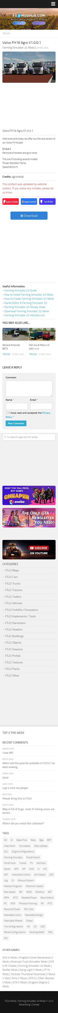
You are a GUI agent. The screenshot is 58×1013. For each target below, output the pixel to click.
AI (12, 840)
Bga (41, 840)
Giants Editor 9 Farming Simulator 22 (25, 303)
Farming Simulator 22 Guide (20, 290)
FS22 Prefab (12, 656)
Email (34, 399)
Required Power (12, 909)
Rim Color (29, 909)
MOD (29, 892)
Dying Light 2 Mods (30, 969)
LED (51, 874)
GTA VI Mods (9, 957)
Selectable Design (34, 915)
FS (31, 863)
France (22, 863)
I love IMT (8, 752)
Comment (11, 377)
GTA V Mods (20, 982)
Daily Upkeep (40, 845)
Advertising (24, 1004)
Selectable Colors (12, 915)
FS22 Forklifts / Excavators (21, 610)
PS (42, 903)
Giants (7, 868)
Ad (5, 840)
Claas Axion (9, 845)
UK (28, 926)
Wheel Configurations (15, 932)
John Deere (39, 874)
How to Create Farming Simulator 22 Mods (29, 298)
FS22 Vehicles (13, 603)
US (35, 926)
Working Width (36, 932)
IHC (45, 868)
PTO (50, 903)
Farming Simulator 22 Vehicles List (24, 315)
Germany (41, 863)
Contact (35, 1004)
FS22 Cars (11, 577)
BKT (49, 840)
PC (5, 903)
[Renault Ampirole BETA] (15, 334)
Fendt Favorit (33, 857)
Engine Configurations (23, 851)
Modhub (40, 892)
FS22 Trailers (13, 596)
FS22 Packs (12, 669)
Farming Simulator (13, 857)
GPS (16, 868)
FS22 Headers (13, 629)
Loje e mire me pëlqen (15, 788)
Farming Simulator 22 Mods (34, 965)
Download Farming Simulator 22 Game (26, 311)
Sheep (29, 920)
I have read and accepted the (28, 415)
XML (50, 932)
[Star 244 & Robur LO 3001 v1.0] (42, 334)
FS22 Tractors (13, 590)
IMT (6, 874)
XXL (6, 938)
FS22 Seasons (14, 649)
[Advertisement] (29, 106)
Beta (33, 840)
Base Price (22, 840)
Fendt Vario (10, 863)
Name (10, 399)
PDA (13, 903)
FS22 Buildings (14, 636)
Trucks (6, 33)
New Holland (47, 897)
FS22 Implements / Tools (20, 616)
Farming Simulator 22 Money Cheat (24, 307)
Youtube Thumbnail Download (28, 974)
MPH (6, 897)
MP (50, 892)
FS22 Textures (14, 662)
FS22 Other (12, 675)
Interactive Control (21, 874)
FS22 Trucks (12, 583)
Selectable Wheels (13, 920)
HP (23, 868)
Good (5, 777)
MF (21, 892)
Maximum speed (34, 886)
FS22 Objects (13, 642)
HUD (31, 868)
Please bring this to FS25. (17, 798)
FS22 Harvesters (15, 623)
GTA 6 (32, 978)
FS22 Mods (10, 1001)
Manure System (26, 880)
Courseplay (24, 845)
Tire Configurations (13, 926)
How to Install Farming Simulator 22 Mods (28, 294)
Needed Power (29, 897)
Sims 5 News (19, 978)
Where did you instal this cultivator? (23, 823)
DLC (6, 851)
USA (42, 926)
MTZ (15, 897)
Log (6, 880)
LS (13, 880)
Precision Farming (28, 903)
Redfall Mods (10, 969)
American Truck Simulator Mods (29, 961)
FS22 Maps (12, 570)
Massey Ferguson (13, 886)
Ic (38, 868)
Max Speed (9, 892)
